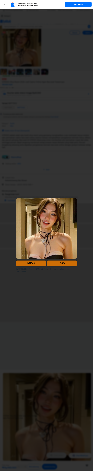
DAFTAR (31, 263)
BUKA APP (78, 4)
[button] (46, 4)
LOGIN (62, 263)
